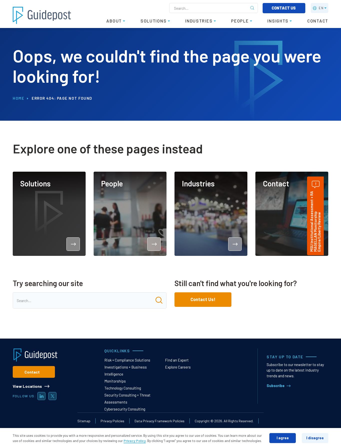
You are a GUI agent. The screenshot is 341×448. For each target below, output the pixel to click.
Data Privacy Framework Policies (159, 421)
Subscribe (276, 385)
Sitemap (83, 421)
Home (18, 98)
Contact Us (284, 7)
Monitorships (115, 381)
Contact (32, 372)
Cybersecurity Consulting (124, 409)
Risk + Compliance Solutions (127, 360)
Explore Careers (178, 367)
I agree (283, 438)
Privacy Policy (135, 441)
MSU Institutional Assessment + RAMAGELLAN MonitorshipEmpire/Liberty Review (315, 221)
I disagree (315, 438)
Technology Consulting (122, 388)
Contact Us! (202, 299)
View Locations (27, 386)
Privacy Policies (112, 421)
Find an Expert (177, 360)
